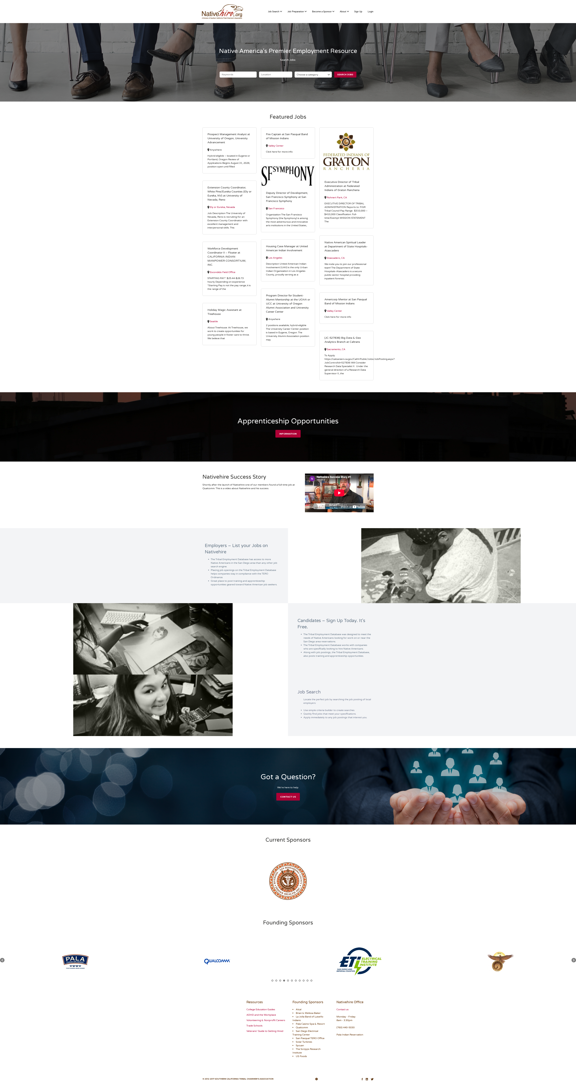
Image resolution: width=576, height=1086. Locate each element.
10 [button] (307, 980)
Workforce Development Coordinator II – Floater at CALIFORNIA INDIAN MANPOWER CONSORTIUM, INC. (226, 256)
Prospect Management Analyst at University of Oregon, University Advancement (228, 138)
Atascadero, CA (336, 258)
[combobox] (313, 75)
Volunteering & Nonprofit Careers (265, 1020)
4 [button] (284, 980)
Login (370, 11)
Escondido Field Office (222, 272)
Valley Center (276, 145)
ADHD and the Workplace (261, 1014)
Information (288, 433)
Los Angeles (275, 257)
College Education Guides (260, 1009)
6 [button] (292, 980)
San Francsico (276, 208)
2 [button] (276, 980)
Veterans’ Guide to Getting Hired (264, 1031)
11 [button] (311, 980)
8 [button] (300, 980)
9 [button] (303, 980)
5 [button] (288, 980)
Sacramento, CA (336, 349)
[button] (2, 960)
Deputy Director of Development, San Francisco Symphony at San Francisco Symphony (287, 197)
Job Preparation (295, 11)
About (343, 11)
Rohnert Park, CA (337, 197)
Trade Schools (254, 1025)
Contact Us (288, 796)
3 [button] (280, 980)
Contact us (342, 1009)
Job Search (273, 11)
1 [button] (272, 980)
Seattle (214, 321)
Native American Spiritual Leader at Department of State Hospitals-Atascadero (346, 246)
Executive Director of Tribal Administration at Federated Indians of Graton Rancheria (342, 186)
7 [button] (296, 980)
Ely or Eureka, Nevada (222, 207)
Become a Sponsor (322, 11)
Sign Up (358, 11)
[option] (288, 881)
